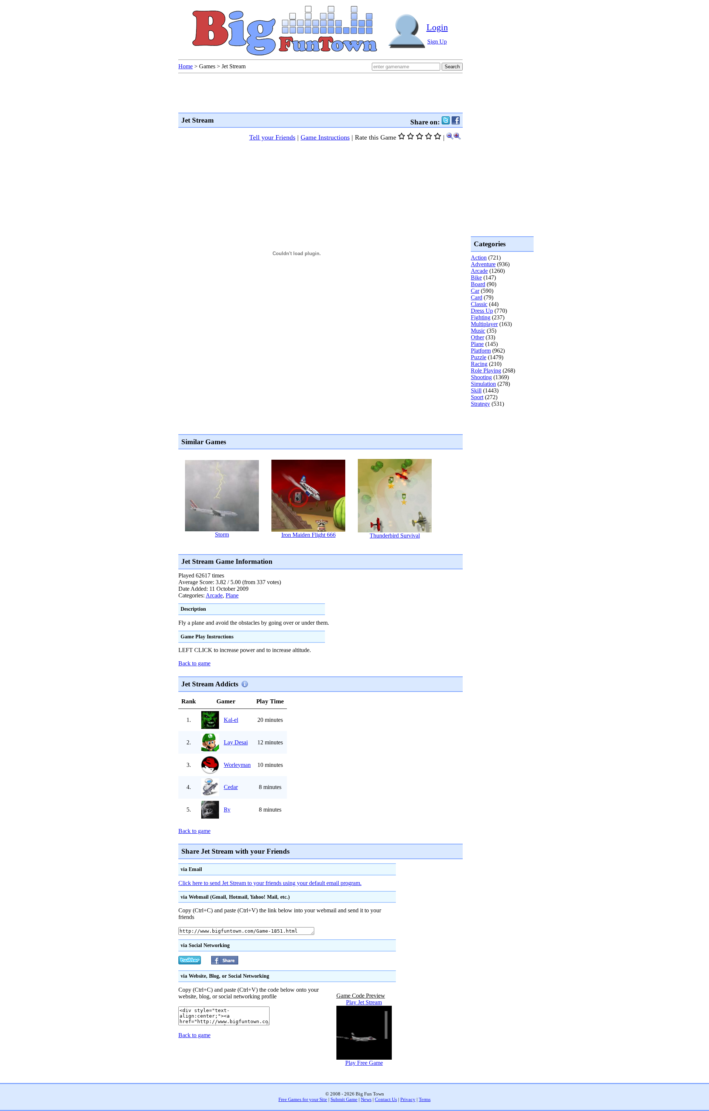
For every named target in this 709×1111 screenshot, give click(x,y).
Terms (425, 1099)
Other (477, 337)
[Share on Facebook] (456, 122)
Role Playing (486, 370)
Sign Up (437, 41)
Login (437, 27)
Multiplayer (484, 324)
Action (479, 257)
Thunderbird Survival (395, 535)
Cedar (231, 787)
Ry (227, 809)
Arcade (214, 595)
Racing (479, 364)
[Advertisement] (312, 546)
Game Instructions (325, 137)
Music (478, 331)
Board (478, 284)
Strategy (480, 404)
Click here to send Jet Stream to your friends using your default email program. (270, 883)
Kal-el (231, 720)
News (366, 1099)
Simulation (483, 384)
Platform (481, 350)
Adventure (483, 264)
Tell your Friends (272, 137)
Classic (479, 304)
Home (185, 66)
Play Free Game (364, 1063)
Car (475, 291)
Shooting (481, 377)
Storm (222, 534)
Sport (477, 397)
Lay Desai (236, 742)
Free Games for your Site (302, 1099)
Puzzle (478, 357)
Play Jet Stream (364, 1002)
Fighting (480, 317)
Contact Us (386, 1099)
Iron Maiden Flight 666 (308, 535)
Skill (476, 390)
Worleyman (237, 765)
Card (476, 297)
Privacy (407, 1099)
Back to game (194, 663)
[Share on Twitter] (446, 122)
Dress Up (482, 311)
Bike (476, 277)
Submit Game (343, 1099)
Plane (232, 595)
